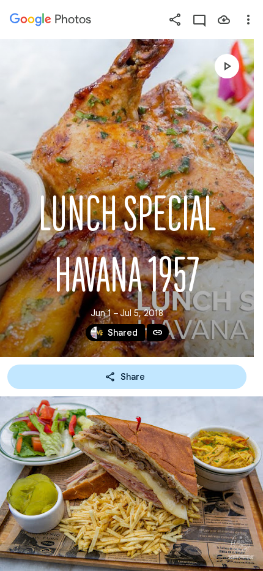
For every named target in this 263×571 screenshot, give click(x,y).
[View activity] (199, 19)
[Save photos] (224, 19)
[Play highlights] (227, 66)
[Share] (175, 19)
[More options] (248, 19)
